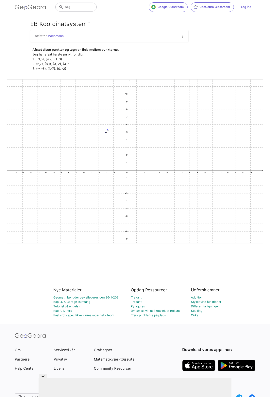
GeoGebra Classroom (214, 7)
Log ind (246, 7)
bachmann (56, 36)
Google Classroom (171, 7)
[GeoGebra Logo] (30, 7)
